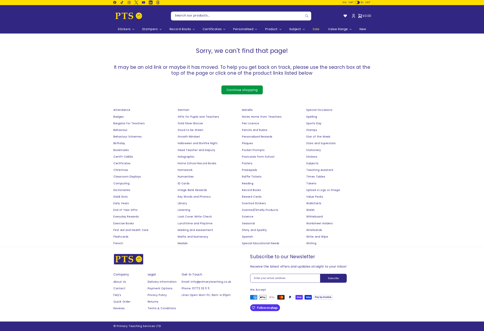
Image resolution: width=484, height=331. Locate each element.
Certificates (212, 29)
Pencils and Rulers (255, 130)
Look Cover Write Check (195, 216)
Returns (153, 302)
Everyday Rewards (126, 216)
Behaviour (120, 130)
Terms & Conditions (162, 308)
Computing (121, 183)
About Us (119, 282)
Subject (295, 29)
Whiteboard (314, 216)
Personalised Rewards (257, 137)
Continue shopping (242, 90)
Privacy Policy (157, 295)
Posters (247, 163)
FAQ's (117, 295)
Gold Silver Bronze (190, 123)
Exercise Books (123, 223)
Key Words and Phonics (194, 197)
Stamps (311, 130)
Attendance (121, 110)
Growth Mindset (189, 137)
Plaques (247, 143)
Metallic (247, 110)
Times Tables (315, 176)
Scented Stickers (254, 203)
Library (182, 203)
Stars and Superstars (321, 143)
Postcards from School (258, 157)
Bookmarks (121, 150)
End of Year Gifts (125, 210)
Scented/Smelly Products (260, 210)
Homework (185, 170)
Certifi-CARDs (123, 157)
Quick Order (122, 302)
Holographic (186, 157)
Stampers (150, 29)
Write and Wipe (317, 237)
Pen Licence (250, 123)
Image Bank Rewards (192, 190)
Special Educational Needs (260, 243)
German (183, 110)
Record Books (180, 29)
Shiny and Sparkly (254, 230)
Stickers (124, 29)
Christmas (120, 170)
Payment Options (160, 288)
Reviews (119, 308)
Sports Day (314, 123)
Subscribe (333, 278)
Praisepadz (249, 170)
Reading (247, 183)
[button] (126, 29)
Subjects (312, 163)
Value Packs (314, 197)
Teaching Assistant (320, 170)
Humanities (186, 176)
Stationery (313, 150)
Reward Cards (251, 197)
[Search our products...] (307, 16)
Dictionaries (121, 190)
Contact (119, 288)
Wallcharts (313, 203)
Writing (311, 243)
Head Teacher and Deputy (196, 150)
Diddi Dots (120, 197)
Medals (183, 243)
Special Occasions (319, 110)
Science (247, 216)
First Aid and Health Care (131, 230)
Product (271, 29)
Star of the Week (318, 137)
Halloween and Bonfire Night (198, 143)
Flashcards (121, 237)
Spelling (311, 117)
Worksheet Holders (319, 223)
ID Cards (184, 183)
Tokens (311, 183)
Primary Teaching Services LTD (139, 326)
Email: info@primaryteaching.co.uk (206, 282)
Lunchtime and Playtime (195, 223)
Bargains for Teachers (129, 123)
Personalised (243, 29)
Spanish (247, 237)
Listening (184, 210)
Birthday (119, 143)
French (118, 243)
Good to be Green (190, 130)
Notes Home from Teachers (262, 117)
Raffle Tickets (251, 176)
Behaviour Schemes (127, 137)
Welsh (310, 210)
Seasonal (248, 223)
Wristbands (314, 230)
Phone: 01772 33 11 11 (195, 288)
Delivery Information (162, 282)
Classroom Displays (127, 176)
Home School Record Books (197, 163)
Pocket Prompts (253, 150)
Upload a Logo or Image (323, 190)
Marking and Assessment (195, 230)
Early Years (121, 203)
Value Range (338, 29)
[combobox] (241, 16)
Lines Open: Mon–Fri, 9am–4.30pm (206, 295)
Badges (118, 117)
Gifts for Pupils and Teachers (198, 117)
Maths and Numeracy (193, 237)
